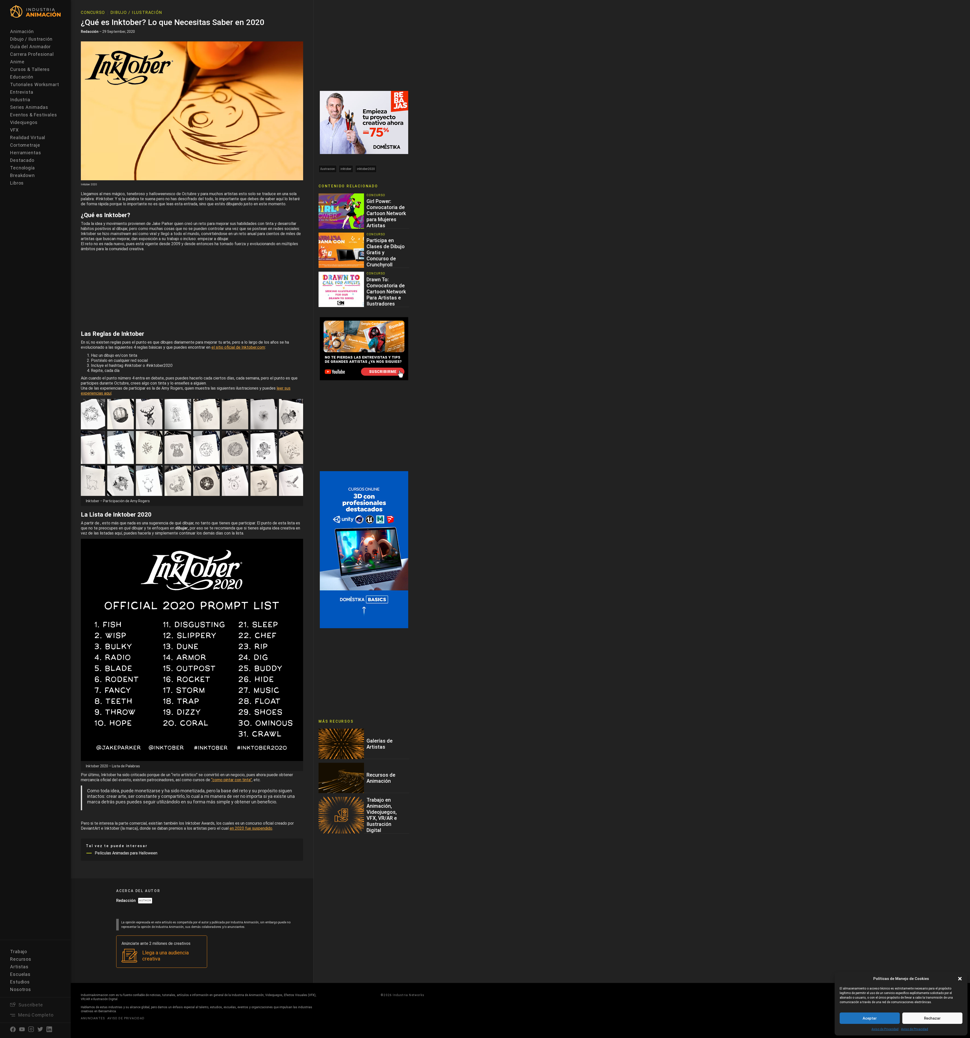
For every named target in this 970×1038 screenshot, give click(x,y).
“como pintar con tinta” (231, 779)
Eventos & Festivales (33, 114)
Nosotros (20, 989)
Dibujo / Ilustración (31, 39)
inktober (346, 169)
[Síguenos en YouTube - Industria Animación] (364, 348)
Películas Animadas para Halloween (126, 853)
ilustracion (327, 169)
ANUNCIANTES (93, 1018)
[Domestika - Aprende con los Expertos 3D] (364, 549)
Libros (17, 183)
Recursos (20, 959)
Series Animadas (29, 107)
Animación (22, 31)
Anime (17, 61)
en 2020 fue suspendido (251, 828)
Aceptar (870, 1018)
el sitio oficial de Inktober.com (238, 347)
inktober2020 (366, 169)
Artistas (19, 966)
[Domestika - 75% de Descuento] (364, 122)
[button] (959, 978)
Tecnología (22, 167)
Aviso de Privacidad (885, 1029)
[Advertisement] (192, 290)
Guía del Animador (30, 46)
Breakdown (22, 175)
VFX (14, 130)
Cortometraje (25, 145)
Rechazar (932, 1018)
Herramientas (25, 152)
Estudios (20, 981)
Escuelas (20, 974)
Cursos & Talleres (30, 69)
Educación (21, 77)
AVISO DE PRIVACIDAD (125, 1018)
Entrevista (21, 92)
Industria (20, 99)
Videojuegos (24, 122)
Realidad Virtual (27, 137)
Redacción (90, 32)
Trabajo (18, 951)
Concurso (93, 12)
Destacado (22, 160)
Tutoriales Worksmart (34, 84)
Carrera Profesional (32, 54)
